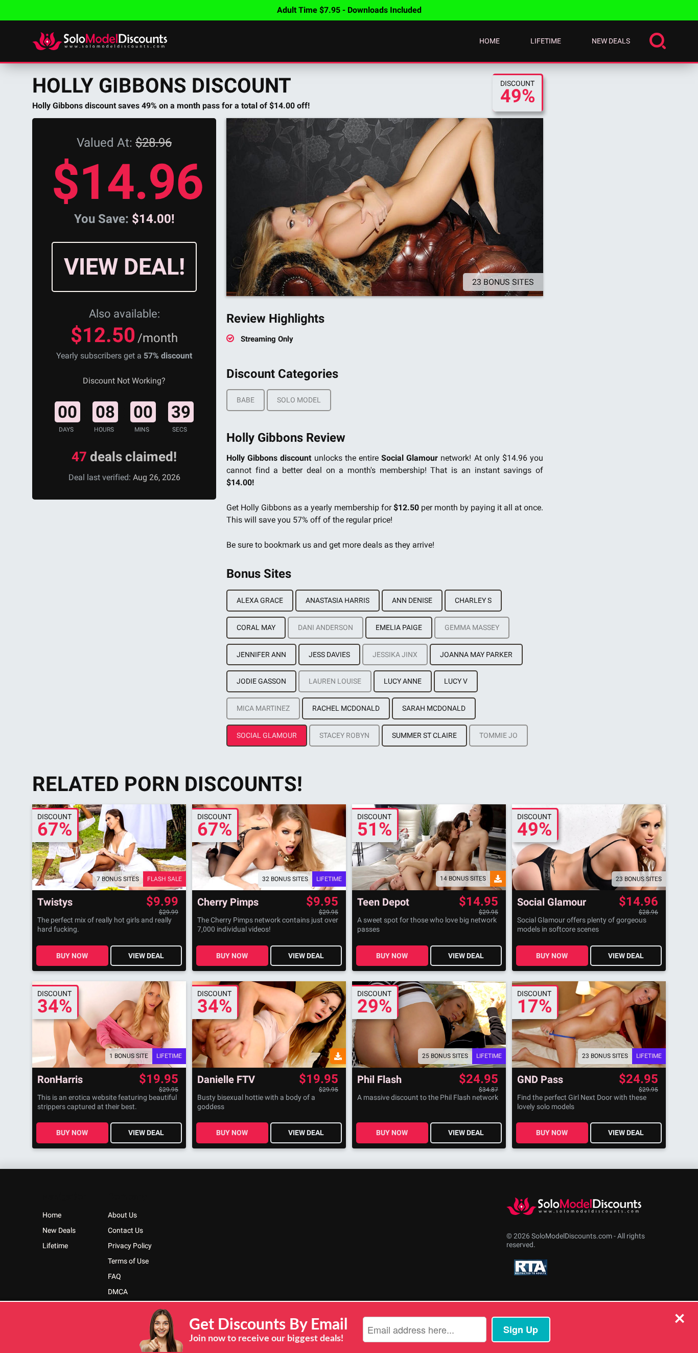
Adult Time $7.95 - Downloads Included (349, 10)
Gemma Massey (472, 627)
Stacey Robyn (344, 735)
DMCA (118, 1292)
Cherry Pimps (228, 902)
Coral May (256, 627)
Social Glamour (267, 735)
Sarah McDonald (434, 708)
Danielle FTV (226, 1080)
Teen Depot (383, 902)
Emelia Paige (399, 627)
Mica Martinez (263, 708)
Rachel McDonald (346, 708)
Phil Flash (379, 1080)
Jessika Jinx (395, 654)
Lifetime (545, 41)
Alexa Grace (260, 600)
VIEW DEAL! (124, 266)
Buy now (72, 956)
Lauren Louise (335, 681)
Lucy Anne (403, 681)
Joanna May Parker (476, 654)
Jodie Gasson (261, 681)
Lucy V (456, 681)
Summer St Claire (424, 735)
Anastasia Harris (337, 600)
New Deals (611, 41)
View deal (146, 956)
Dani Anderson (325, 627)
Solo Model (299, 400)
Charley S (473, 600)
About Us (122, 1215)
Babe (245, 400)
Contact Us (125, 1230)
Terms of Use (128, 1261)
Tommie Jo (498, 735)
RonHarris (60, 1080)
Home (489, 41)
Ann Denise (412, 600)
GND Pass (540, 1080)
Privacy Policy (130, 1246)
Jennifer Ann (261, 654)
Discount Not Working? (124, 381)
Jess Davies (329, 654)
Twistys (55, 902)
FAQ (114, 1276)
